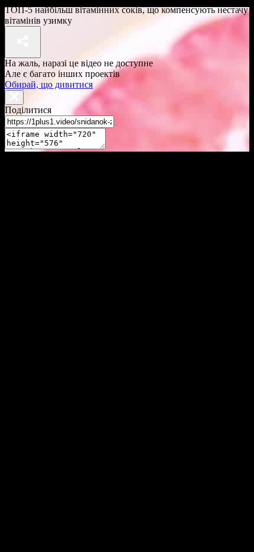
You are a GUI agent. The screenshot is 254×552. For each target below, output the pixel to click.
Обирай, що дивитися (49, 84)
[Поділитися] (23, 42)
